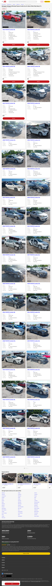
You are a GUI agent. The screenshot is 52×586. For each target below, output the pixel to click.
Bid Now (13, 44)
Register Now (47, 1)
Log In (42, 1)
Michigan (3, 503)
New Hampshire (20, 506)
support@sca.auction (16, 578)
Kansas (3, 500)
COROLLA (18, 4)
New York (19, 508)
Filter (4, 8)
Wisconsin (3, 517)
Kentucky (19, 500)
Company (3, 557)
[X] (5, 570)
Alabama (3, 492)
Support (3, 567)
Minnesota (19, 503)
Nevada (3, 506)
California (19, 494)
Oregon (3, 511)
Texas (3, 514)
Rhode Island (36, 511)
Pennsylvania (20, 511)
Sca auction (4, 4)
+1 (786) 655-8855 (5, 578)
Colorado (35, 494)
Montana (19, 505)
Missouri (3, 505)
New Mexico (4, 508)
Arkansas (3, 494)
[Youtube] (7, 570)
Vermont (35, 514)
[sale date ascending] (47, 9)
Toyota (14, 4)
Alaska (19, 492)
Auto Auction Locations (31, 532)
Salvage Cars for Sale (5, 532)
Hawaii (19, 497)
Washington (20, 516)
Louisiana (35, 500)
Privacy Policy (23, 581)
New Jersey (36, 506)
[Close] (19, 581)
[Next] (28, 468)
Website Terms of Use (27, 581)
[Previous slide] (3, 19)
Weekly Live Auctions (5, 538)
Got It (12, 583)
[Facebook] (4, 570)
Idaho (35, 497)
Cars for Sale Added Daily (31, 538)
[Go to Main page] (4, 1)
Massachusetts (36, 502)
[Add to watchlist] (24, 12)
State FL (22, 4)
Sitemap (39, 581)
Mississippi (36, 503)
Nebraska (36, 505)
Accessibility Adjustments (8, 573)
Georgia (3, 497)
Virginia (3, 516)
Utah (19, 514)
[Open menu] (2, 1)
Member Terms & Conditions (34, 581)
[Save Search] (49, 9)
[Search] (36, 1)
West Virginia (36, 516)
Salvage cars (9, 4)
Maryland (19, 502)
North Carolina (36, 508)
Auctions (3, 562)
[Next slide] (24, 19)
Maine (3, 502)
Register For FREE (26, 553)
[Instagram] (2, 570)
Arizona (35, 492)
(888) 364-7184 (10, 578)
